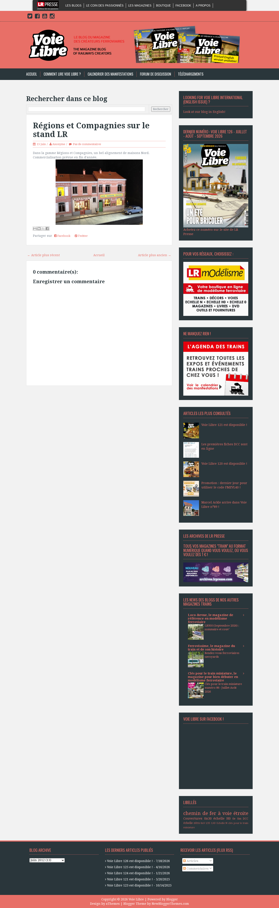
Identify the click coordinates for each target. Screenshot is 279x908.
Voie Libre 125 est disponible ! (130, 867)
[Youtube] (44, 17)
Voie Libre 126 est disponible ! (130, 861)
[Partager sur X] (43, 228)
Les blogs (73, 5)
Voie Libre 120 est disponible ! (224, 463)
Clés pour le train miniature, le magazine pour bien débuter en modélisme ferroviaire (213, 677)
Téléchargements (190, 74)
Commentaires (197, 868)
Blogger (172, 899)
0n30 (208, 818)
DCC (245, 818)
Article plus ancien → (154, 255)
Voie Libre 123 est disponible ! (130, 885)
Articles (192, 861)
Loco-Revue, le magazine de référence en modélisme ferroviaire (210, 618)
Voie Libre (136, 899)
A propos (203, 5)
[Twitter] (29, 17)
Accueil (31, 74)
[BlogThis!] (39, 228)
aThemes (113, 903)
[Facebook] (37, 17)
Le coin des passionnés (105, 5)
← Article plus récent (43, 255)
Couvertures (192, 818)
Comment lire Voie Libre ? (62, 74)
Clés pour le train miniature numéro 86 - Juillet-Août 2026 (223, 687)
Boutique (163, 5)
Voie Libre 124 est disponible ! (130, 873)
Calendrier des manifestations (110, 74)
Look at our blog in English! (204, 112)
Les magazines (139, 5)
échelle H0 (222, 818)
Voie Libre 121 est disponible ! (224, 425)
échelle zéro (191, 823)
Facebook (183, 5)
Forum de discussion (155, 74)
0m (239, 818)
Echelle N (222, 823)
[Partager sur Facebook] (47, 228)
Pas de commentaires (87, 144)
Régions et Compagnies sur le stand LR (91, 130)
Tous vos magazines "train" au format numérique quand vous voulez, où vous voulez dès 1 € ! (215, 550)
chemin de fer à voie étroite (215, 813)
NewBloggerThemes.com (170, 903)
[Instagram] (52, 17)
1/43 (213, 823)
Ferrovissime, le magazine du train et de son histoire (211, 647)
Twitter (82, 235)
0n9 (203, 823)
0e (233, 818)
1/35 (208, 823)
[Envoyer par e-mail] (35, 228)
